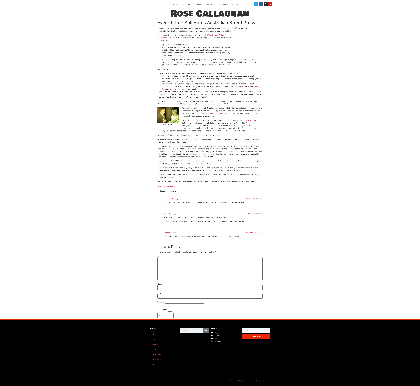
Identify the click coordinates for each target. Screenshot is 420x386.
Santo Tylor (168, 214)
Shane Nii (167, 233)
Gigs (199, 4)
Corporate (223, 4)
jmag (190, 120)
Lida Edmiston (169, 199)
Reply (165, 206)
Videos (190, 4)
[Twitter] (256, 4)
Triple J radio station (247, 120)
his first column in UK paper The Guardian (218, 113)
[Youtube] (270, 4)
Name (161, 284)
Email (160, 293)
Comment (162, 256)
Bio (183, 4)
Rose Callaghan (210, 13)
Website (161, 302)
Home (175, 4)
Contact (235, 4)
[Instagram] (266, 4)
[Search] (206, 330)
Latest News (210, 4)
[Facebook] (261, 4)
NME (250, 86)
